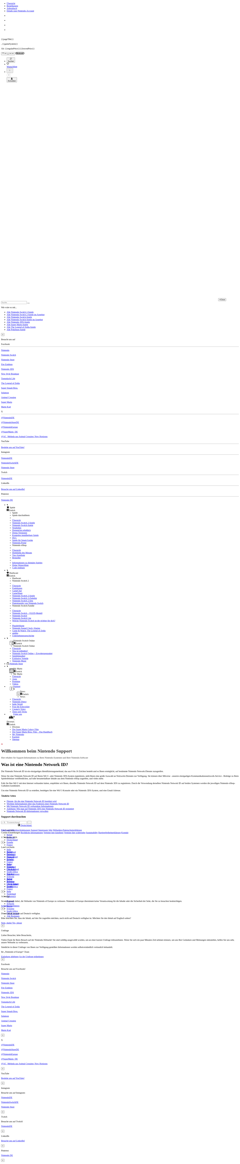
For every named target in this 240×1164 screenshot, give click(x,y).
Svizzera (10, 908)
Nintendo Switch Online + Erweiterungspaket (32, 653)
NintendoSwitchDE (9, 463)
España (10, 842)
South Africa (12, 872)
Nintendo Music (19, 661)
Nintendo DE (7, 500)
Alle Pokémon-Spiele (16, 329)
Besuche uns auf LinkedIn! (13, 489)
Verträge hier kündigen (53, 832)
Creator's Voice (19, 709)
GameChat (17, 591)
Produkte (16, 681)
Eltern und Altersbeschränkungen (15, 830)
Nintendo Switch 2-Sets (22, 601)
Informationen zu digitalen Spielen (27, 563)
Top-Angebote (18, 555)
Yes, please (17, 923)
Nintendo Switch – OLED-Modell (27, 613)
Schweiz (10, 903)
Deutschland (12, 840)
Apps (14, 679)
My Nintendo (18, 734)
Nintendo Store (7, 360)
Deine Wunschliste (20, 565)
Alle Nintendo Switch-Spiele (19, 317)
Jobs (50, 830)
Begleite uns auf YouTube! (12, 447)
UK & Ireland (13, 884)
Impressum (43, 830)
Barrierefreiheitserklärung (109, 832)
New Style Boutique (10, 374)
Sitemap (15, 739)
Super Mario (6, 402)
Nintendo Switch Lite (21, 618)
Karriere (15, 737)
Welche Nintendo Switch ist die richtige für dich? (33, 621)
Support (34, 830)
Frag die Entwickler (21, 707)
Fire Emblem (6, 364)
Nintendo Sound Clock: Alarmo (26, 628)
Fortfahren (14, 906)
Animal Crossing (8, 397)
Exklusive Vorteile (20, 658)
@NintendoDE (7, 417)
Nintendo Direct (19, 702)
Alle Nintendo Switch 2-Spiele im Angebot (25, 314)
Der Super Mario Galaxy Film (25, 729)
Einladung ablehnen (10, 956)
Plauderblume (18, 626)
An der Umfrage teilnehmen (31, 956)
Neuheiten (16, 528)
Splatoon (5, 393)
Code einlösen (18, 568)
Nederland (11, 894)
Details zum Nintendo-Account (20, 11)
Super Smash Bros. (9, 388)
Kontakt (124, 832)
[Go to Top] (120, 744)
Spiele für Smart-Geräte (22, 540)
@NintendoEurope (9, 427)
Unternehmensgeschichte (23, 635)
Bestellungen (12, 6)
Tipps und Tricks (19, 711)
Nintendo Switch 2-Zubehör (24, 598)
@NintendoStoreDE (10, 422)
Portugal (10, 874)
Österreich (11, 896)
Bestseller (16, 558)
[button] (123, 507)
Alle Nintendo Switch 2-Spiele (20, 312)
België (9, 835)
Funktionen (17, 588)
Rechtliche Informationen (32, 832)
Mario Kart (6, 407)
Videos (15, 684)
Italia (9, 849)
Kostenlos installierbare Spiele (25, 535)
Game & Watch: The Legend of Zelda (29, 631)
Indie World (17, 704)
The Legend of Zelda (10, 383)
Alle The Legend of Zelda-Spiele (21, 327)
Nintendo (5, 350)
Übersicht (11, 3)
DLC (14, 538)
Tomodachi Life (8, 378)
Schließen (5, 906)
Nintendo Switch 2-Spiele (23, 523)
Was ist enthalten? (20, 651)
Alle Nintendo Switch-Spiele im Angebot (25, 319)
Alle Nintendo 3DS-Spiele (18, 322)
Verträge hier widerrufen (74, 832)
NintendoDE (6, 458)
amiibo (15, 633)
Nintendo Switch (8, 355)
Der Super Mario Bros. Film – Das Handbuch (32, 732)
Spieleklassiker (18, 656)
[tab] (120, 825)
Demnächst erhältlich (21, 530)
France (10, 845)
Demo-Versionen (19, 533)
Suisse (9, 879)
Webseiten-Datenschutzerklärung (67, 830)
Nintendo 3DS (7, 369)
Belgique (11, 854)
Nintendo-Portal (19, 543)
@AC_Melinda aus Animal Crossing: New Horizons (24, 436)
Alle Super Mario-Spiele (17, 324)
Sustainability (92, 832)
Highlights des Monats (22, 553)
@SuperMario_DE (9, 432)
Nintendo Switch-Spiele (22, 525)
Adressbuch (12, 8)
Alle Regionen (13, 916)
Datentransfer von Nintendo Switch (27, 603)
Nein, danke (6, 923)
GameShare (17, 593)
